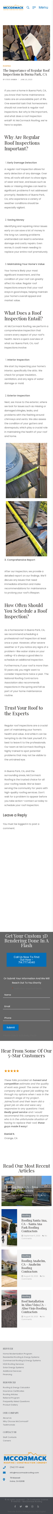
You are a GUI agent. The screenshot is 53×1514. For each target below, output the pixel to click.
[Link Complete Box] (26, 1191)
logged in (23, 824)
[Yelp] (38, 1506)
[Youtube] (26, 1506)
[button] (2, 1103)
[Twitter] (21, 1506)
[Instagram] (32, 1506)
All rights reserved (15, 1499)
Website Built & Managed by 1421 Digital (26, 1511)
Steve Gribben (11, 79)
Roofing (7, 66)
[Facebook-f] (15, 1506)
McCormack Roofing (32, 1501)
